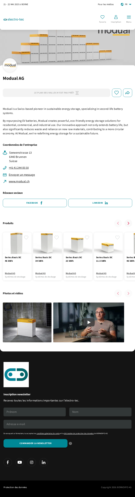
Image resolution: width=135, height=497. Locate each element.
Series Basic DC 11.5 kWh (104, 259)
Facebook (32, 202)
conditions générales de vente (48, 433)
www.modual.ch (19, 181)
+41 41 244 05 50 (19, 168)
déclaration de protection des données (79, 433)
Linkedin (97, 202)
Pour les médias (106, 4)
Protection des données (15, 487)
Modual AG (10, 273)
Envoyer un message (22, 175)
